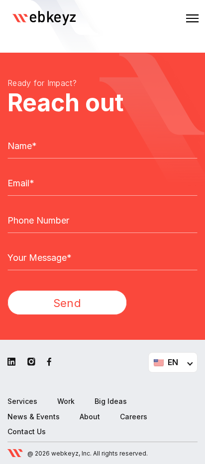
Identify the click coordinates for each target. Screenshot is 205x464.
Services (22, 401)
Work (66, 401)
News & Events (33, 416)
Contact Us (26, 431)
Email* (20, 183)
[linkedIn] (11, 362)
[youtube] (31, 362)
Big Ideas (111, 401)
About (90, 416)
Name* (22, 146)
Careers (133, 416)
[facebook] (49, 362)
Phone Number (38, 221)
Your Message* (39, 258)
